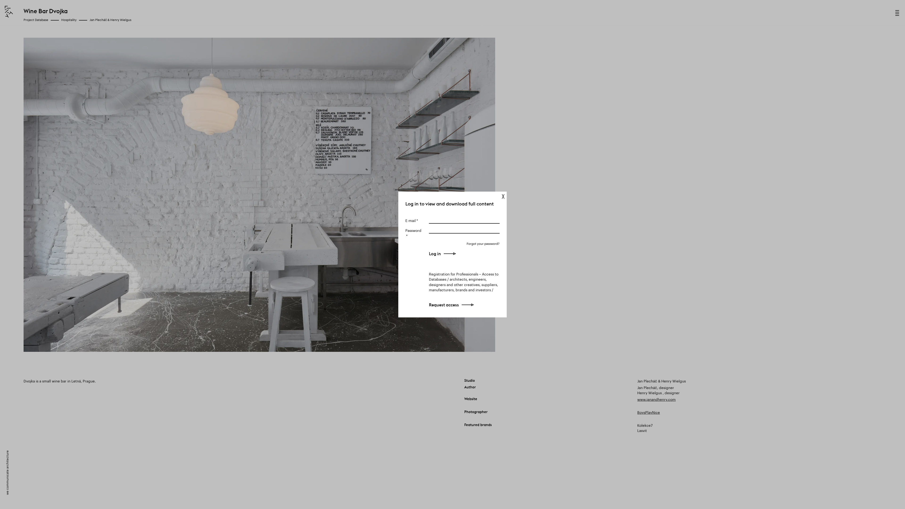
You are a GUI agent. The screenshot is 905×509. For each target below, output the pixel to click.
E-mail (410, 220)
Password (413, 230)
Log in (435, 253)
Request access (444, 305)
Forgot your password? (483, 243)
